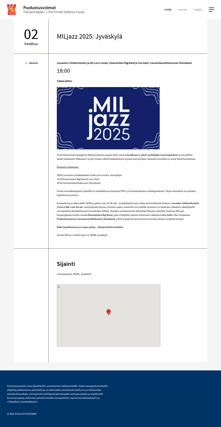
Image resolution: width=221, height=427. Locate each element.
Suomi (167, 9)
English (198, 9)
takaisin (33, 63)
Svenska (182, 9)
